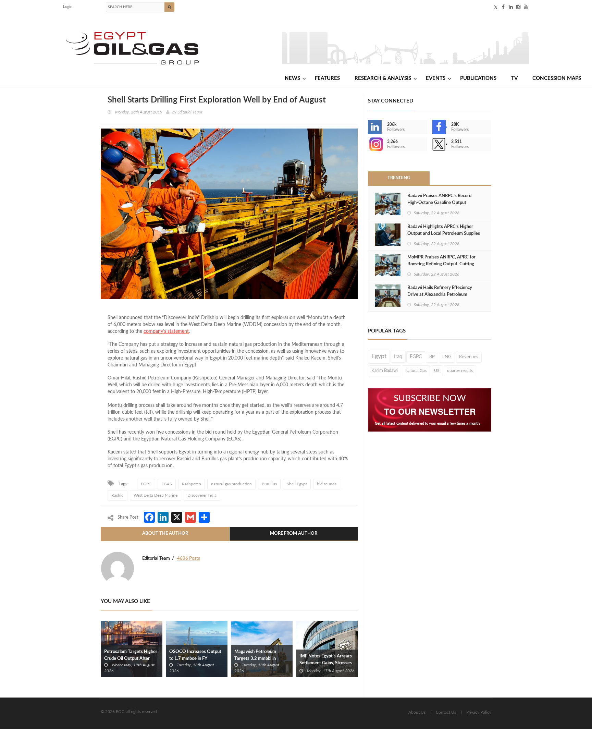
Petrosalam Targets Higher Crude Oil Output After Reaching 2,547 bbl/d (130, 659)
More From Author (293, 533)
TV (514, 78)
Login (67, 7)
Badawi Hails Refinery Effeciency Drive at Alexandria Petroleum (439, 291)
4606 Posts (188, 558)
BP (432, 357)
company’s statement (166, 331)
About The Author (165, 533)
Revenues (468, 357)
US (437, 370)
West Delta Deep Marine (155, 495)
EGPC (146, 484)
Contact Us (446, 712)
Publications (478, 78)
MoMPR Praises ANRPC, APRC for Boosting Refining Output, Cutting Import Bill (441, 264)
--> (368, 144)
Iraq (398, 356)
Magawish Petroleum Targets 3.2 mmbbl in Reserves (255, 659)
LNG (447, 357)
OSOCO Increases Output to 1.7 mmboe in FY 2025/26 (195, 659)
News (292, 78)
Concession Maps (556, 78)
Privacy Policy (478, 712)
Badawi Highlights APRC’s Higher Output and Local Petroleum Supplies (443, 230)
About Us (417, 712)
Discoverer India (202, 495)
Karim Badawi (384, 370)
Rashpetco (191, 484)
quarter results (460, 370)
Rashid (117, 495)
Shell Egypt (297, 484)
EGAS (166, 484)
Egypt (378, 356)
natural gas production (231, 484)
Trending (398, 178)
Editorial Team (189, 112)
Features (327, 78)
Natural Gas (416, 370)
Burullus (269, 484)
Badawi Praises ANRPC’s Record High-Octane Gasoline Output (439, 199)
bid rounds (326, 484)
